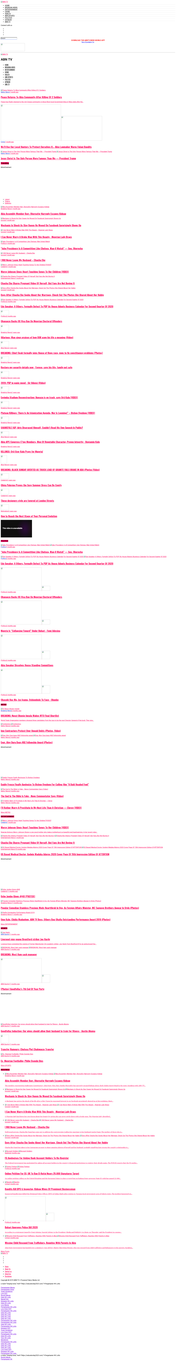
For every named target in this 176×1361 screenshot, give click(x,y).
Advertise (8, 1274)
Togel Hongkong (6, 1291)
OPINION (8, 20)
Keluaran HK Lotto (7, 1301)
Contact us (8, 1271)
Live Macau (5, 1305)
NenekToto (5, 1299)
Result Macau (5, 1295)
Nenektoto (4, 1340)
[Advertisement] (62, 182)
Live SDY (4, 1293)
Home (6, 1266)
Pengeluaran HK (6, 1359)
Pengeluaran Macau (8, 1288)
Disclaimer (8, 1276)
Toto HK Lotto (6, 1338)
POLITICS (8, 18)
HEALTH (8, 14)
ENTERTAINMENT (11, 9)
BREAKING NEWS (11, 7)
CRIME (7, 12)
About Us (7, 1269)
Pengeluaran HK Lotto (8, 1307)
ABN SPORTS (10, 16)
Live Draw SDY (6, 1309)
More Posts (5, 1251)
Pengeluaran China (7, 1289)
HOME (7, 5)
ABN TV (7, 22)
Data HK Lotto (6, 1297)
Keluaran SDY (5, 1328)
